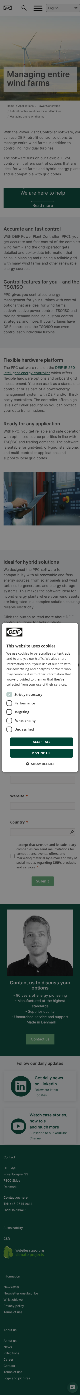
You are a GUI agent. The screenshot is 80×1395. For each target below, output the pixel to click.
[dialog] (40, 697)
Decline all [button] (41, 753)
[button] (40, 763)
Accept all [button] (41, 742)
